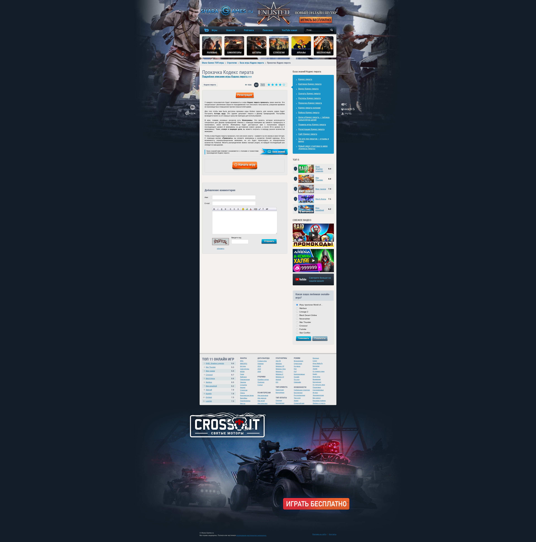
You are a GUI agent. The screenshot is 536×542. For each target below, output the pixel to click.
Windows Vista (281, 369)
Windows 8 (279, 374)
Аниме (296, 400)
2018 (259, 366)
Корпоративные (299, 374)
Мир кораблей (319, 209)
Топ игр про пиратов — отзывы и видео (313, 140)
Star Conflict (304, 333)
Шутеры (243, 366)
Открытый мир (299, 403)
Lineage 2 (303, 312)
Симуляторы (244, 369)
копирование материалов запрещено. (251, 535)
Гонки (242, 374)
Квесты (242, 403)
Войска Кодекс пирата (308, 112)
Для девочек (262, 398)
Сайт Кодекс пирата (307, 134)
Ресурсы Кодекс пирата (309, 98)
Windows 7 (279, 371)
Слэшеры (243, 385)
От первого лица (318, 371)
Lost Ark (209, 401)
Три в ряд (297, 398)
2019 (259, 369)
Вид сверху (317, 398)
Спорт (315, 361)
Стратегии (243, 390)
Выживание (317, 379)
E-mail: (207, 203)
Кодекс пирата (210, 85)
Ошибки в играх (263, 379)
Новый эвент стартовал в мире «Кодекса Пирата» (313, 147)
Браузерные (280, 392)
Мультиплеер (298, 361)
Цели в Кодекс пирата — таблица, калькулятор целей (314, 118)
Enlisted (209, 397)
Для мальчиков (263, 395)
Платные (279, 400)
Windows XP (280, 366)
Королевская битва (247, 395)
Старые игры (262, 361)
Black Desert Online (308, 315)
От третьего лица (319, 385)
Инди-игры (316, 377)
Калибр (209, 394)
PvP (295, 371)
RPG (241, 361)
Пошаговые (317, 387)
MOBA (242, 371)
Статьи (260, 385)
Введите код (236, 238)
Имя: (206, 197)
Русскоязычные (299, 395)
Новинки (261, 363)
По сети (296, 379)
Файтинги (243, 377)
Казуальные (317, 382)
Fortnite (302, 329)
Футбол (315, 392)
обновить (220, 249)
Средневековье (318, 390)
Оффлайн (297, 382)
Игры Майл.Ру (318, 363)
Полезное (261, 382)
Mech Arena (320, 199)
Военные (316, 358)
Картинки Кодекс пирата (309, 84)
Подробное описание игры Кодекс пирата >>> (227, 76)
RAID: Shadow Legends (215, 363)
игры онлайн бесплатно (226, 10)
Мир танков (320, 189)
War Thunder (319, 179)
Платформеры (245, 401)
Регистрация (244, 95)
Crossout (303, 326)
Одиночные (298, 363)
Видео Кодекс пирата (308, 88)
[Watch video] (313, 235)
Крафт (315, 374)
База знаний (278, 151)
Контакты (332, 534)
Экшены (243, 382)
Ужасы (242, 393)
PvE (295, 369)
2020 (259, 371)
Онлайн (296, 377)
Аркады (242, 387)
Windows (279, 363)
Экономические (318, 395)
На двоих (297, 366)
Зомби (315, 369)
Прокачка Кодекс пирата (310, 103)
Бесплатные (280, 403)
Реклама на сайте (319, 534)
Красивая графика (319, 400)
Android (278, 379)
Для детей (261, 401)
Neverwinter (304, 319)
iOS (277, 382)
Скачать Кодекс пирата (309, 93)
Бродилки (316, 366)
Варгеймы (243, 398)
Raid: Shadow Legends (319, 168)
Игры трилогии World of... (310, 305)
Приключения (245, 379)
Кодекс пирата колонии (309, 107)
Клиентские (280, 390)
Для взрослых (262, 403)
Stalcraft (209, 390)
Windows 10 (280, 377)
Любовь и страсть (319, 403)
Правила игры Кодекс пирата (312, 124)
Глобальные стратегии (302, 390)
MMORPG (243, 363)
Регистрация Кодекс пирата (311, 129)
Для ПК (278, 361)
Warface (303, 308)
